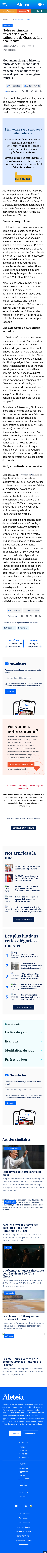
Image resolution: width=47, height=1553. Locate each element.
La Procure (9, 1336)
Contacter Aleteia (23, 1536)
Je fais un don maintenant (19, 764)
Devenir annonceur (23, 1531)
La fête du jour (16, 1032)
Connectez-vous (33, 818)
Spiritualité (23, 1454)
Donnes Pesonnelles (24, 1540)
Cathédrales (9, 628)
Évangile (11, 1041)
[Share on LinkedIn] (27, 91)
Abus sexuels (10, 1202)
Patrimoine (23, 628)
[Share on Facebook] (23, 91)
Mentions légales (23, 1527)
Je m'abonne (9, 11)
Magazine (23, 1475)
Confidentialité (23, 1545)
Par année (23, 1497)
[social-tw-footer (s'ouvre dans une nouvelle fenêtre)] (26, 1506)
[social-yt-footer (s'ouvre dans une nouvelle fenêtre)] (16, 1506)
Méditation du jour (19, 1050)
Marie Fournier (26, 46)
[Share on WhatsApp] (41, 91)
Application (23, 1472)
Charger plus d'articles (23, 919)
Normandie (9, 1293)
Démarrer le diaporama (30, 475)
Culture (8, 1247)
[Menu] (8, 4)
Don (23, 1482)
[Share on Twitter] (32, 91)
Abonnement (23, 1479)
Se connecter (30, 1433)
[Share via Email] (36, 91)
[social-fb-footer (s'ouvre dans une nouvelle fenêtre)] (21, 1506)
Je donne (22, 11)
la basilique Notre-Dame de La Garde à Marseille (22, 201)
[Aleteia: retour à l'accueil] (23, 4)
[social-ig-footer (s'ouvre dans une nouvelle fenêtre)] (31, 1506)
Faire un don (22, 178)
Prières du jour (16, 1059)
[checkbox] (6, 684)
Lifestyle (23, 1450)
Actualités (23, 1447)
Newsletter (23, 1468)
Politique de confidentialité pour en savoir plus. (24, 686)
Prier (37, 11)
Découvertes (7, 19)
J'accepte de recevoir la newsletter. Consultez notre (25, 685)
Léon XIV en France (12, 1148)
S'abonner (15, 1433)
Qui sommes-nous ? (23, 1522)
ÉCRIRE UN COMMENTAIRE (23, 828)
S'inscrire (10, 691)
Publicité (23, 1486)
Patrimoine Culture (22, 19)
